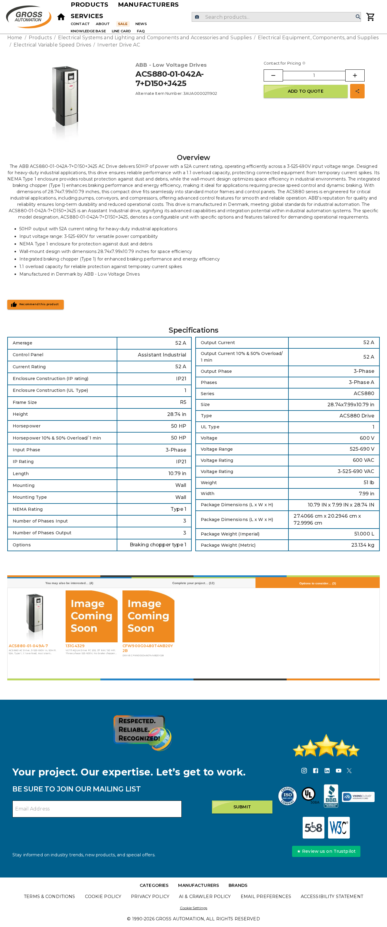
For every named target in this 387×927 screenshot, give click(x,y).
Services (87, 16)
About (103, 24)
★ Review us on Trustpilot (326, 851)
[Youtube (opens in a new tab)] (338, 771)
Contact (80, 24)
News (141, 24)
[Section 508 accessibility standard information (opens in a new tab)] (313, 828)
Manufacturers (148, 4)
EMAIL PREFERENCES (266, 896)
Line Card (121, 31)
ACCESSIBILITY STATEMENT (332, 896)
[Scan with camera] (197, 17)
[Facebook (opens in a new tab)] (315, 771)
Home (14, 37)
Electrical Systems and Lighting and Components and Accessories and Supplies (155, 37)
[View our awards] (142, 733)
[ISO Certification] (287, 797)
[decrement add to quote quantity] (273, 75)
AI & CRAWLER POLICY (205, 896)
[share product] (357, 91)
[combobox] (276, 17)
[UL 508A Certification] (310, 796)
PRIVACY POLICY (150, 896)
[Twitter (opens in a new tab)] (349, 771)
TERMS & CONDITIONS (49, 896)
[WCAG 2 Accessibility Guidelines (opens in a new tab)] (339, 828)
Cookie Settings (193, 908)
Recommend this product (39, 304)
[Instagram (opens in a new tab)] (304, 771)
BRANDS (238, 885)
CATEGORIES (154, 885)
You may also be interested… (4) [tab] (69, 583)
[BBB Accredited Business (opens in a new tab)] (331, 797)
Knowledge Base (88, 31)
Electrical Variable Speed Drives (52, 45)
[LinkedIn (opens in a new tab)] (327, 771)
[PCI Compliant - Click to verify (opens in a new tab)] (358, 797)
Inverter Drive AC (118, 45)
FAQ (141, 31)
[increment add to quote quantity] (355, 75)
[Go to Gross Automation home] (61, 17)
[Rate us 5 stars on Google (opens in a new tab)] (326, 745)
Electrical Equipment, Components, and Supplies (318, 37)
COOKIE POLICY (103, 896)
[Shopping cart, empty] (371, 17)
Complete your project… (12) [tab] (193, 583)
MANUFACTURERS (198, 885)
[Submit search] (358, 17)
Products (89, 4)
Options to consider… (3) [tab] (317, 583)
